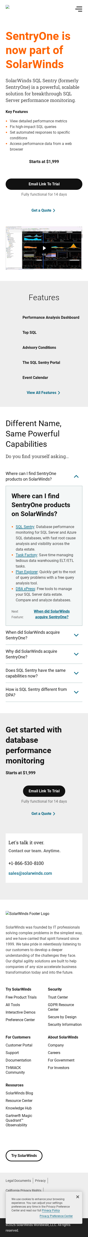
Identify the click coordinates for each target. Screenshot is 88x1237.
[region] (44, 1207)
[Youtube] (37, 1139)
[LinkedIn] (47, 1139)
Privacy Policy (51, 1210)
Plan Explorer (27, 572)
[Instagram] (19, 1139)
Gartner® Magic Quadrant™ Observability (19, 1120)
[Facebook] (9, 1139)
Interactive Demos (20, 1012)
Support (12, 1052)
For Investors (58, 1068)
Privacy (40, 1181)
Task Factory (26, 555)
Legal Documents (18, 1181)
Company (56, 1045)
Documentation (18, 1060)
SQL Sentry (25, 527)
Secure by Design (62, 1017)
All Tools (13, 1005)
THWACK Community (15, 1070)
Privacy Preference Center (56, 1216)
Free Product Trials (21, 997)
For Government (61, 1060)
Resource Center (19, 1100)
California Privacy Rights (23, 1190)
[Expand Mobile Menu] (78, 9)
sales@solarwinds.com (30, 873)
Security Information (65, 1024)
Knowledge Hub (19, 1108)
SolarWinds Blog (19, 1093)
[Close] (78, 1197)
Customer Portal (19, 1045)
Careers (54, 1052)
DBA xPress (25, 589)
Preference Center (20, 1020)
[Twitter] (28, 1139)
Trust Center (58, 997)
